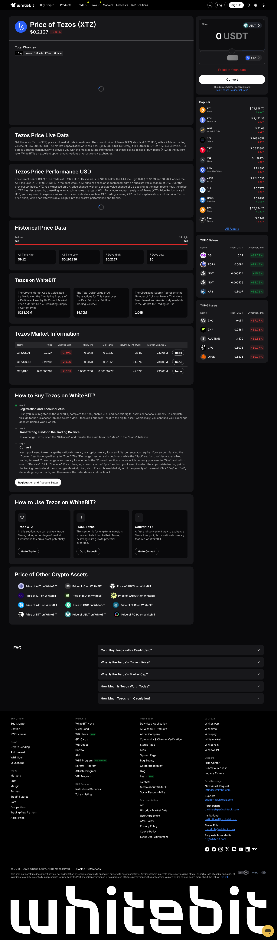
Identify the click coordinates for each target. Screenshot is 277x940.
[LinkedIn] (248, 849)
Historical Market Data (154, 810)
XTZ (253, 58)
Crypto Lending (20, 746)
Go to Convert (146, 551)
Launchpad (17, 762)
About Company (150, 734)
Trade (178, 352)
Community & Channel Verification (161, 739)
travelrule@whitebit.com (220, 829)
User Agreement (150, 815)
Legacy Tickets (214, 773)
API (142, 804)
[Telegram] (207, 849)
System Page (148, 755)
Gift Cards (81, 739)
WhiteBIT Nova (84, 723)
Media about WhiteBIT (154, 787)
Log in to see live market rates (232, 90)
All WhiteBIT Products (153, 728)
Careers (145, 781)
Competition (18, 807)
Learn (143, 776)
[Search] (210, 5)
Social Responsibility (152, 792)
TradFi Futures (19, 796)
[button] (232, 57)
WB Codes (81, 744)
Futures (15, 791)
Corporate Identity (151, 765)
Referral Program (85, 765)
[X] (227, 849)
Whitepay (211, 734)
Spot (13, 780)
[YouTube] (241, 849)
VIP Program (83, 776)
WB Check (81, 734)
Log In (221, 5)
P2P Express (18, 734)
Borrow (79, 749)
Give (204, 24)
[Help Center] (248, 5)
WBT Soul (16, 757)
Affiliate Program (85, 771)
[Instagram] (220, 849)
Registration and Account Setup (38, 482)
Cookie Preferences (88, 869)
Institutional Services (88, 789)
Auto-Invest (18, 752)
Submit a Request (216, 768)
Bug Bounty (147, 760)
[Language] (256, 5)
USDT (252, 25)
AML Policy (147, 820)
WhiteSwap (212, 723)
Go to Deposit (88, 551)
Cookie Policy (148, 831)
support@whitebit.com (219, 799)
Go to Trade (28, 551)
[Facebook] (214, 849)
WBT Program (84, 760)
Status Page (147, 744)
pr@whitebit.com (215, 839)
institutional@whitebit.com (221, 819)
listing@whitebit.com (217, 789)
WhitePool (211, 728)
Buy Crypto (17, 723)
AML (78, 755)
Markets (16, 775)
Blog (142, 771)
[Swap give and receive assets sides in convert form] (232, 51)
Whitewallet (212, 749)
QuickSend (82, 728)
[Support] (268, 931)
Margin (15, 786)
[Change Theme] (263, 5)
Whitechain (212, 744)
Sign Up (236, 5)
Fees (143, 749)
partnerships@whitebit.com (222, 809)
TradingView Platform (24, 812)
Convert (232, 79)
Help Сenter (212, 762)
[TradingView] (254, 849)
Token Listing (83, 794)
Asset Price (17, 817)
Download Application (153, 723)
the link (225, 877)
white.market (213, 739)
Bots (13, 801)
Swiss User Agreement (154, 836)
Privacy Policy (148, 826)
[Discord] (234, 849)
